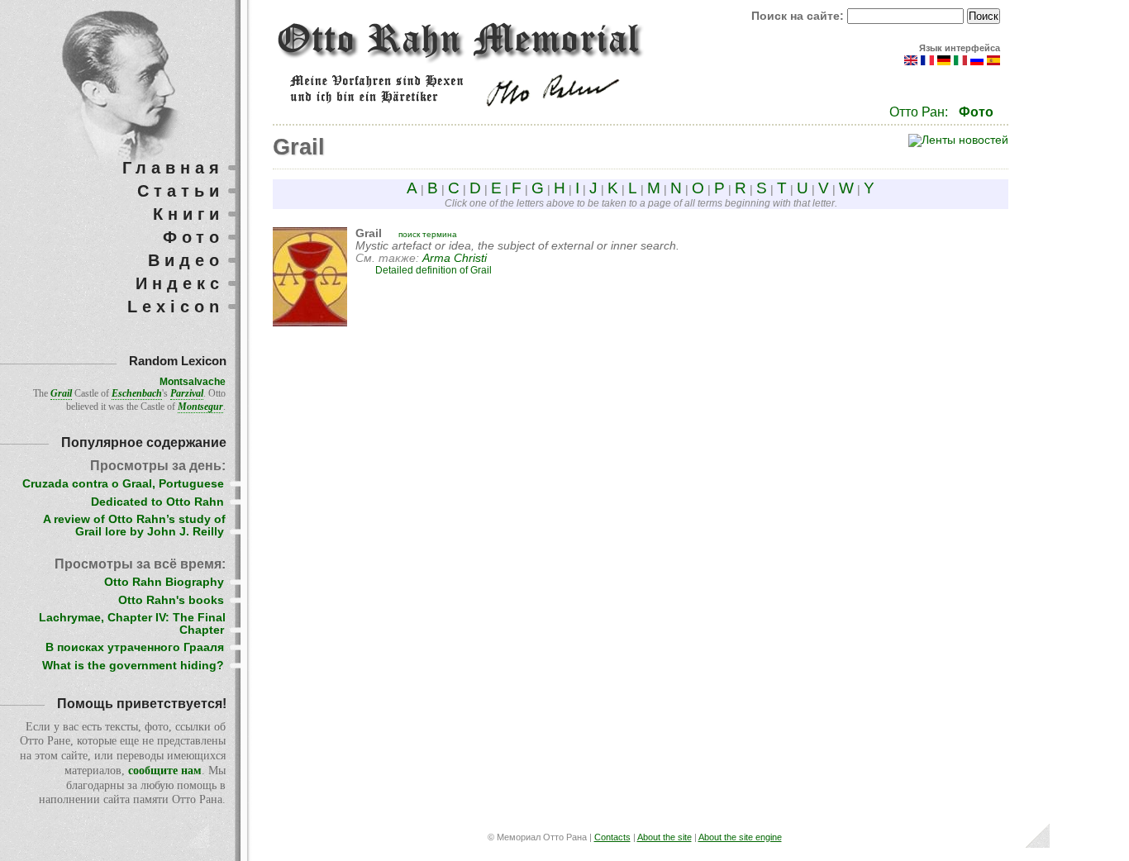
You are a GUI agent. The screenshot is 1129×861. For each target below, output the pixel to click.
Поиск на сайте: (799, 16)
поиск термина (427, 234)
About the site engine (740, 837)
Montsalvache (193, 382)
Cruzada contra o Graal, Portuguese (123, 484)
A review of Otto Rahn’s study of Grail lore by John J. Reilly (134, 525)
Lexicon (175, 306)
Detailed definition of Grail (433, 270)
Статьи (180, 191)
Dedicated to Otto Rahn (157, 502)
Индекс (180, 283)
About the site (664, 837)
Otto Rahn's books (171, 600)
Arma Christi (454, 258)
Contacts (612, 837)
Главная (173, 168)
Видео (186, 260)
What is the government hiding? (133, 665)
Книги (188, 214)
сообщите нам (165, 770)
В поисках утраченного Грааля (134, 647)
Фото (976, 112)
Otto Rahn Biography (164, 582)
